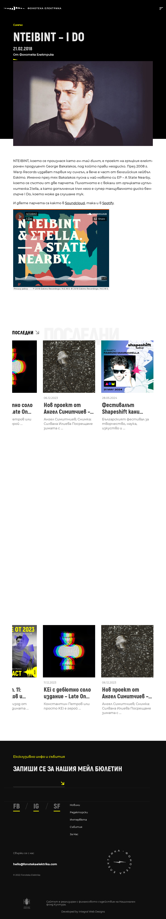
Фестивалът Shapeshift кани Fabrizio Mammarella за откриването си (126, 408)
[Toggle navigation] (160, 8)
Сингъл (18, 24)
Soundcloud (75, 203)
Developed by (70, 911)
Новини (75, 805)
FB (16, 806)
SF (57, 806)
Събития (76, 826)
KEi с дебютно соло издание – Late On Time (67, 693)
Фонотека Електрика (36, 54)
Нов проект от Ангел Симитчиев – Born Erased (67, 408)
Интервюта (78, 819)
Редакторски (79, 812)
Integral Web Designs (92, 911)
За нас (74, 834)
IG (36, 806)
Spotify (108, 203)
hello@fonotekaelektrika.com (35, 864)
